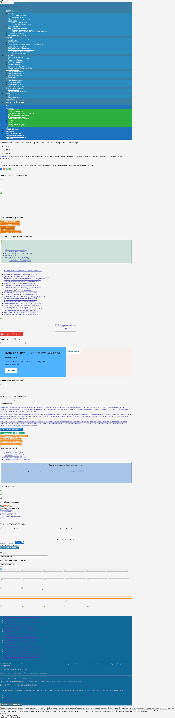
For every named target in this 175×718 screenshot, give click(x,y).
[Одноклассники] (4, 169)
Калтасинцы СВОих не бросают (20, 261)
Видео (10, 95)
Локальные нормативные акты (18, 115)
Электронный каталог (15, 71)
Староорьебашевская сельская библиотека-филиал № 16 (23, 309)
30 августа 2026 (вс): (6, 510)
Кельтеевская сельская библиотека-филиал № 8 (20, 291)
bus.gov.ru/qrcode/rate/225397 (75, 471)
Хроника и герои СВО (12, 255)
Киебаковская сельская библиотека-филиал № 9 (20, 292)
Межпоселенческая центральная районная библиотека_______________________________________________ (23, 271)
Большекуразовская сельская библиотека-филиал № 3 (22, 280)
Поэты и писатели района (17, 91)
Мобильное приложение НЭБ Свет (20, 59)
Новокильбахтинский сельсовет (15, 457)
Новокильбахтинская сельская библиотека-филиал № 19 (23, 305)
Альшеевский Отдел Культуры (14, 454)
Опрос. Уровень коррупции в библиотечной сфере (29, 31)
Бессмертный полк (14, 84)
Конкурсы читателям (15, 62)
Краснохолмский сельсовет (13, 452)
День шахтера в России (6, 511)
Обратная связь (17, 17)
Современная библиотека (21, 51)
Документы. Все (13, 109)
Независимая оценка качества (18, 118)
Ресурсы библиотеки (12, 70)
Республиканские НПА (16, 126)
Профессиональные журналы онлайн (21, 50)
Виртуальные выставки (16, 57)
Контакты (11, 13)
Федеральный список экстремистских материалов (25, 44)
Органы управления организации (19, 19)
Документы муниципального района (21, 113)
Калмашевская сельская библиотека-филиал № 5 (21, 285)
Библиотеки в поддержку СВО (19, 259)
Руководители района (15, 82)
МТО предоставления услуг (21, 24)
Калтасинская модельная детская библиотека (19, 289)
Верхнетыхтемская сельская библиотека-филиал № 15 (22, 281)
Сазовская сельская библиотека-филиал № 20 (19, 307)
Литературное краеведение (14, 88)
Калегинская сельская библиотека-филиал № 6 (20, 283)
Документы (9, 108)
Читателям (9, 55)
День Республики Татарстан (8, 513)
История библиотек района (17, 35)
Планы (10, 122)
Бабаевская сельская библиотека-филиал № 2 (19, 276)
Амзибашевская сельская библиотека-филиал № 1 (21, 274)
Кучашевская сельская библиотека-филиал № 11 (20, 300)
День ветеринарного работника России (11, 516)
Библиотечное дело (19, 53)
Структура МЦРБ (14, 26)
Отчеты (10, 120)
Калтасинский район (15, 81)
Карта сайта (9, 138)
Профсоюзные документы (17, 124)
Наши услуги (12, 21)
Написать (11, 370)
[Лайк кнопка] (1, 162)
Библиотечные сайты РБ (16, 66)
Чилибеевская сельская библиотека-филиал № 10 (21, 314)
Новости (7, 697)
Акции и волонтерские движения (16, 257)
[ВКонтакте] (1, 169)
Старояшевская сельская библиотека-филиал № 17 (21, 311)
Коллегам (9, 37)
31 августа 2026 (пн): (6, 514)
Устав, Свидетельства (15, 111)
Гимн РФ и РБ (13, 41)
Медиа (8, 93)
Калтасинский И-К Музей (13, 456)
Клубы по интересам (15, 64)
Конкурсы (11, 42)
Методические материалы (17, 46)
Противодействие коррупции (18, 28)
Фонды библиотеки (15, 75)
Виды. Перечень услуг (20, 22)
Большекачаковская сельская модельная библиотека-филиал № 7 (26, 278)
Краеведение (10, 79)
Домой (6, 695)
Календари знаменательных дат (19, 39)
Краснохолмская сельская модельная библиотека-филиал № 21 (25, 296)
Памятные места (13, 90)
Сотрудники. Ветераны (16, 33)
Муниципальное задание (16, 117)
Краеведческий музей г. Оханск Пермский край (20, 459)
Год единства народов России (15, 102)
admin (8, 146)
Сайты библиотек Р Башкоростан (19, 48)
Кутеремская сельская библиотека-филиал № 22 (20, 298)
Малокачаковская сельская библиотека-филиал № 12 (22, 301)
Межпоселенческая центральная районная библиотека (23, 617)
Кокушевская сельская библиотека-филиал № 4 (20, 294)
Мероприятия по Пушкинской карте (20, 68)
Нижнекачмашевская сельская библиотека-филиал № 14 (23, 303)
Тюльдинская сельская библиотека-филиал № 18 (21, 312)
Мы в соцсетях (9, 701)
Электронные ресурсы (16, 73)
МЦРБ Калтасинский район (9, 6)
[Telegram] (7, 169)
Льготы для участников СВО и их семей (19, 253)
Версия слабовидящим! (13, 334)
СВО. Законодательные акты (15, 252)
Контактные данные (19, 15)
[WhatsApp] (10, 169)
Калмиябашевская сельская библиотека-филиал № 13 (22, 287)
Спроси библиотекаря (15, 61)
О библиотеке (10, 12)
